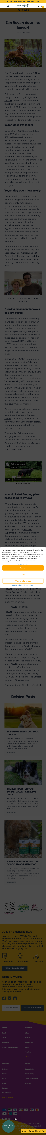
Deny (23, 574)
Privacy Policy (28, 585)
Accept (23, 568)
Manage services (22, 564)
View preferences (23, 581)
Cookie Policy (17, 585)
